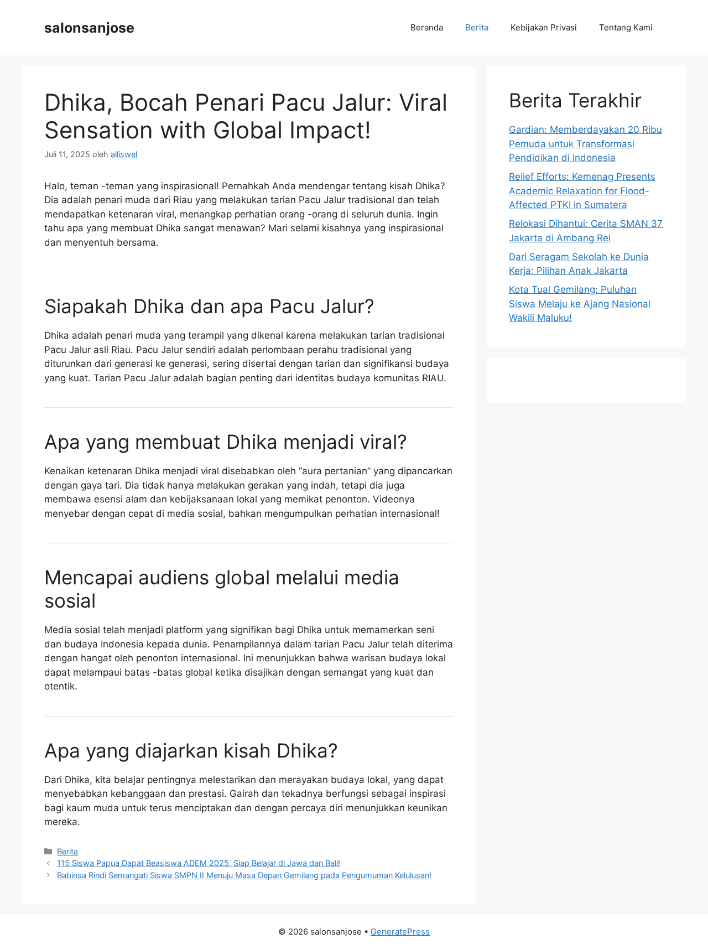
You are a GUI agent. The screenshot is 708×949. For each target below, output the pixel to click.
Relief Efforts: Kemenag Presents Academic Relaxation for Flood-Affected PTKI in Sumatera (582, 190)
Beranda (426, 27)
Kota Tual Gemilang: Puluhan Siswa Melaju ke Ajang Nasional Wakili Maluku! (579, 303)
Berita (476, 27)
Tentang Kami (626, 27)
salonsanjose (89, 27)
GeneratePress (400, 931)
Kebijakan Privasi (544, 27)
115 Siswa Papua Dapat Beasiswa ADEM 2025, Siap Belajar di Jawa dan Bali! (198, 863)
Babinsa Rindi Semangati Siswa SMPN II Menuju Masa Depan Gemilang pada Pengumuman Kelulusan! (244, 875)
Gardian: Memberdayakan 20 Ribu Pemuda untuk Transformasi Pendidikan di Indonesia (585, 143)
